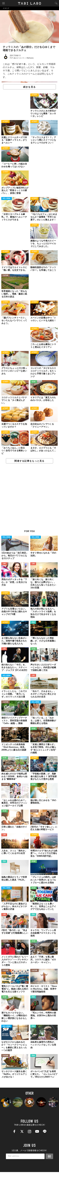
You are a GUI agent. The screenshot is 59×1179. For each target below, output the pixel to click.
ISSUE (34, 382)
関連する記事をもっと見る (29, 461)
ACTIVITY (34, 95)
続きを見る (29, 87)
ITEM (33, 622)
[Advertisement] (29, 498)
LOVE (4, 564)
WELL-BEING (6, 198)
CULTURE (5, 275)
